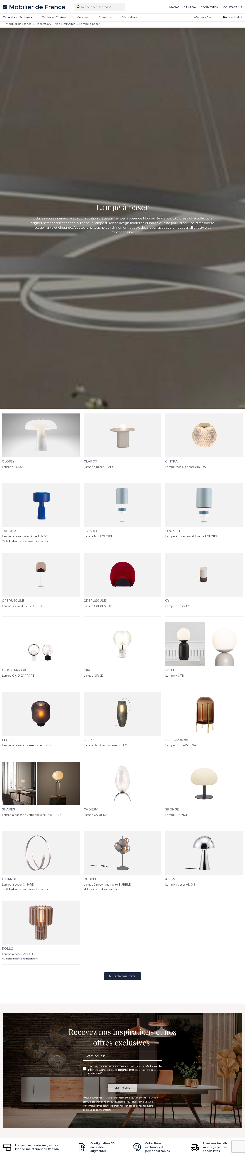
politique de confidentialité (97, 1109)
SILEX (88, 740)
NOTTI (170, 670)
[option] (122, 218)
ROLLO (7, 948)
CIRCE (89, 670)
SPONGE (172, 809)
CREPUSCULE (13, 600)
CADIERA (91, 809)
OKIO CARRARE (14, 670)
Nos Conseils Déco (201, 17)
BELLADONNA (176, 740)
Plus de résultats (122, 976)
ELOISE (8, 740)
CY (167, 600)
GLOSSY (8, 461)
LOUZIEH (91, 531)
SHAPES (8, 809)
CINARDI (9, 879)
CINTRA (171, 461)
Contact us (232, 7)
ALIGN (170, 879)
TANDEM (9, 531)
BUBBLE (90, 879)
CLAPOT (90, 461)
